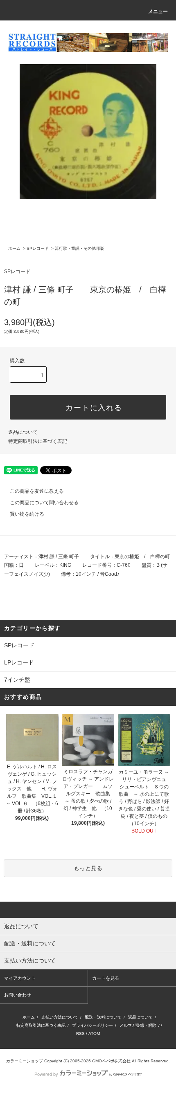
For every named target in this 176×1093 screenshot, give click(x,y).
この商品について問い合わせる (44, 502)
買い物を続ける (27, 514)
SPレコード (38, 248)
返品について (23, 432)
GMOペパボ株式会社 (111, 1061)
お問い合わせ (17, 994)
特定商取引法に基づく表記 (37, 441)
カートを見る (105, 978)
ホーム (14, 248)
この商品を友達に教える (37, 491)
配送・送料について (103, 1017)
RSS (80, 1033)
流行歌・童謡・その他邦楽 (79, 248)
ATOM (94, 1033)
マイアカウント (20, 978)
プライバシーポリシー (92, 1025)
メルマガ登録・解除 (138, 1025)
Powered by (46, 1074)
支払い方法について (59, 1017)
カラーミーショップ (24, 1061)
